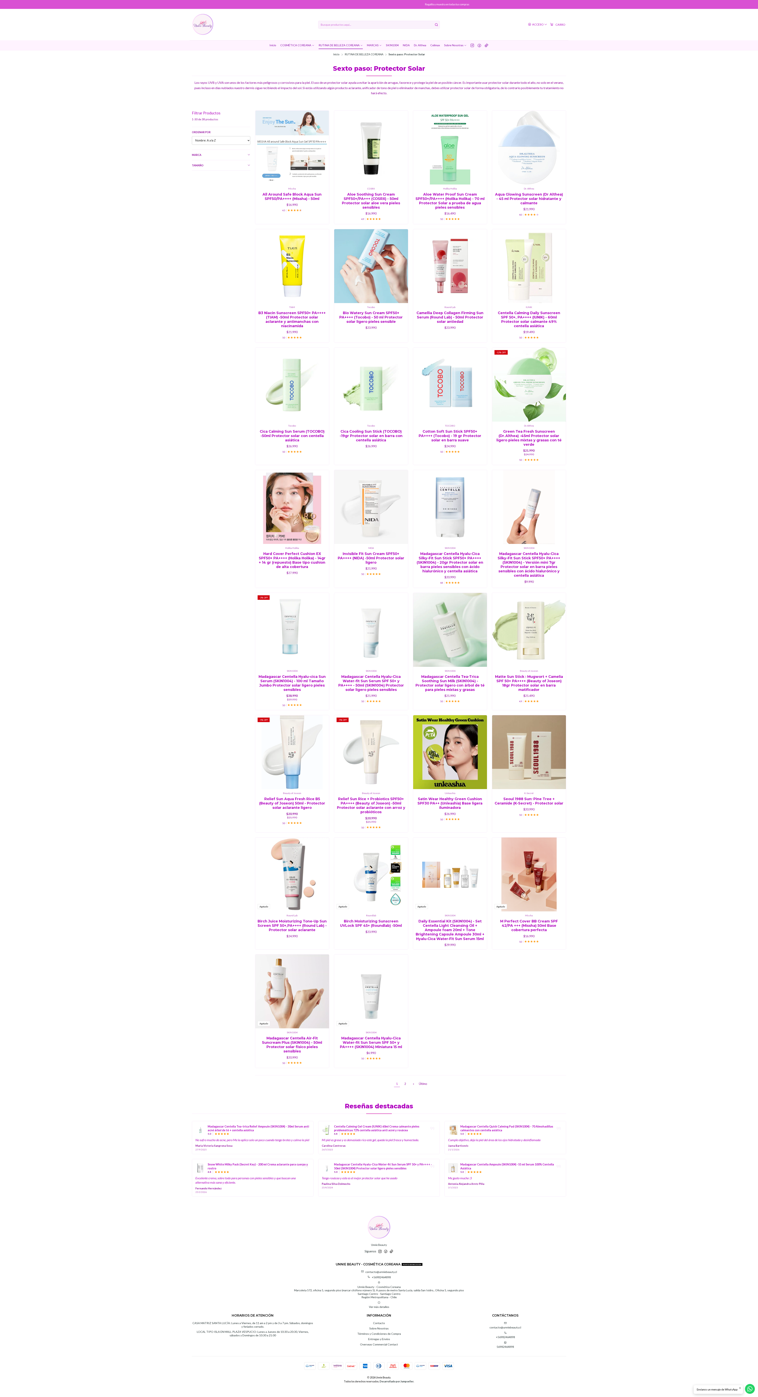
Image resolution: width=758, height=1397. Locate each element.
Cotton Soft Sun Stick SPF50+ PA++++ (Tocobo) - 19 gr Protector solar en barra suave (450, 435)
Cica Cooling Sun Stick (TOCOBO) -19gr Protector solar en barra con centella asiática (371, 435)
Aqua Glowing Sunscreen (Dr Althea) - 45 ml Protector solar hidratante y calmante (529, 198)
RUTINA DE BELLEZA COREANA (364, 54)
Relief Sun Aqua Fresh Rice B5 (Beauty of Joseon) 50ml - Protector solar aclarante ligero (292, 803)
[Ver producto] (200, 1130)
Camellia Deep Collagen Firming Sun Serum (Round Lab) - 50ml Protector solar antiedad (450, 317)
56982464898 (505, 1346)
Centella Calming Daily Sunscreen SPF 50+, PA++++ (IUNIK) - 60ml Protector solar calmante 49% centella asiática (529, 319)
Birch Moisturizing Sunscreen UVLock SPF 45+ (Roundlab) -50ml (371, 923)
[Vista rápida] (322, 148)
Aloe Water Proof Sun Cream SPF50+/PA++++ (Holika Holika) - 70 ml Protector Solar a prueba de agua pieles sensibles (450, 200)
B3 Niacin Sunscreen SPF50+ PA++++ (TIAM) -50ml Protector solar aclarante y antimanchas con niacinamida (292, 319)
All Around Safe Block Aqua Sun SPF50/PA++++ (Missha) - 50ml (292, 196)
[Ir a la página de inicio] (203, 25)
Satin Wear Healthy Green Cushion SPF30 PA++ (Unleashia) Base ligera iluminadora (449, 803)
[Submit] (436, 25)
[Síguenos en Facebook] (479, 45)
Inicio (336, 54)
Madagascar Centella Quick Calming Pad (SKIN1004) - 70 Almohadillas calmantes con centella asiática (506, 1128)
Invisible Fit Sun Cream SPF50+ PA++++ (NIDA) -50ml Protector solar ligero (371, 558)
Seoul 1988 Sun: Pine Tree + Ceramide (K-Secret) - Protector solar (529, 801)
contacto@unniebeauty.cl (381, 1272)
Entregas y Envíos (379, 1339)
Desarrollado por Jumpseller (397, 1381)
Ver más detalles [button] (379, 1306)
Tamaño (198, 165)
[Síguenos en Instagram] (472, 45)
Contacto (379, 1323)
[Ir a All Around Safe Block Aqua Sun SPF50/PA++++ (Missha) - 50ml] (292, 148)
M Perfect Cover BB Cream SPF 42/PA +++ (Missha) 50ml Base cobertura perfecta (529, 925)
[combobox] (379, 25)
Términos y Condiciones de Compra (379, 1333)
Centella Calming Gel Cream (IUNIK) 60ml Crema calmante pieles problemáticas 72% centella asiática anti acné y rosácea (376, 1128)
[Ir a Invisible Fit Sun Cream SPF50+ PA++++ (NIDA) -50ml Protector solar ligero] (371, 507)
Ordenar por (201, 132)
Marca (196, 154)
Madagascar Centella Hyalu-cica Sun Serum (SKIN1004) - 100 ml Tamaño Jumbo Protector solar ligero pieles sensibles (292, 683)
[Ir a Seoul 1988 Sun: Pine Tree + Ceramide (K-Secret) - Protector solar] (529, 752)
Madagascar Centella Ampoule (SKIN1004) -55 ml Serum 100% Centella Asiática (507, 1166)
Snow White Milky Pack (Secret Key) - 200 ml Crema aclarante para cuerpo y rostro (258, 1166)
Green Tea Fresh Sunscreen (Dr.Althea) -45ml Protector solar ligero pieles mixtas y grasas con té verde (529, 438)
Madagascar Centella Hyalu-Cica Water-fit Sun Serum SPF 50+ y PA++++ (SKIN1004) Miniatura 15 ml (371, 1042)
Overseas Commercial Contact (379, 1344)
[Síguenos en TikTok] (486, 45)
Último (423, 1083)
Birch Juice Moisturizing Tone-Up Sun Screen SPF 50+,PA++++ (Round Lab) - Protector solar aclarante (292, 925)
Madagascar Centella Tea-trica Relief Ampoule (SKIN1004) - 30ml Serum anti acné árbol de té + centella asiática (258, 1128)
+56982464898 (381, 1277)
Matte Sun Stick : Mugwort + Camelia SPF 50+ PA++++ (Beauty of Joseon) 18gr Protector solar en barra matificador (529, 683)
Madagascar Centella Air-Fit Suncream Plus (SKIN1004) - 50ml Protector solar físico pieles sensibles (292, 1044)
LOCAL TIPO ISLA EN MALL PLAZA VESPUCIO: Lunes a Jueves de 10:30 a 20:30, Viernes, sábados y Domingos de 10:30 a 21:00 (253, 1333)
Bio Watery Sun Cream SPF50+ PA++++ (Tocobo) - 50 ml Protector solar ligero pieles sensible (371, 317)
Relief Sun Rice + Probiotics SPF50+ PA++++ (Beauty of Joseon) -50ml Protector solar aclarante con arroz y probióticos (371, 805)
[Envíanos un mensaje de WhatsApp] (750, 1389)
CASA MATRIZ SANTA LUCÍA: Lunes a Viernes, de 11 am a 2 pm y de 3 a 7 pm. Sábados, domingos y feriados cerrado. (252, 1324)
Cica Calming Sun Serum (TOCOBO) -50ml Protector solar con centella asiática (292, 435)
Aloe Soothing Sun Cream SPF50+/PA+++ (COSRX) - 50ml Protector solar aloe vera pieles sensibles (371, 200)
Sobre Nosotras (379, 1328)
